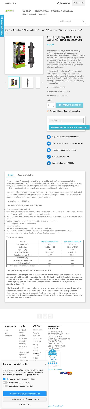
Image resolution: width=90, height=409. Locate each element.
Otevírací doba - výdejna (22, 332)
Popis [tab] (10, 175)
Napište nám (10, 3)
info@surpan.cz (55, 348)
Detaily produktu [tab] (25, 175)
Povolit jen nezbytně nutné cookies (25, 399)
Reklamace (23, 338)
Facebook (39, 316)
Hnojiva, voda (41, 11)
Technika (26, 11)
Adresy (35, 344)
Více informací (24, 404)
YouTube (45, 316)
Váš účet (37, 326)
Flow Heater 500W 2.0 (72, 241)
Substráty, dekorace (62, 11)
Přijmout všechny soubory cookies (24, 393)
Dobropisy (37, 341)
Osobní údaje (38, 330)
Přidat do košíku (69, 105)
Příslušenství (29, 14)
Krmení (42, 14)
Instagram (50, 316)
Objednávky (37, 338)
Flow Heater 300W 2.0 (49, 241)
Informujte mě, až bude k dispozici (69, 127)
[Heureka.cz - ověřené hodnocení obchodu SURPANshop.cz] (52, 358)
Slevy (7, 330)
